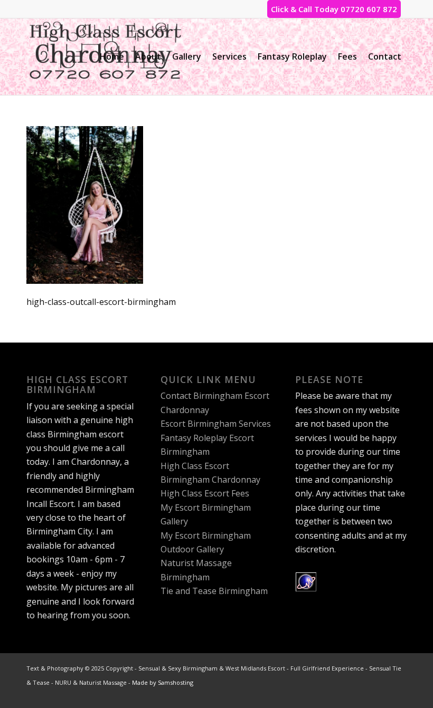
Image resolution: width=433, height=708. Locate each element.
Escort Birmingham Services (216, 423)
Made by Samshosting (162, 682)
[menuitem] (112, 56)
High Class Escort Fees (205, 493)
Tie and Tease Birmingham (214, 591)
